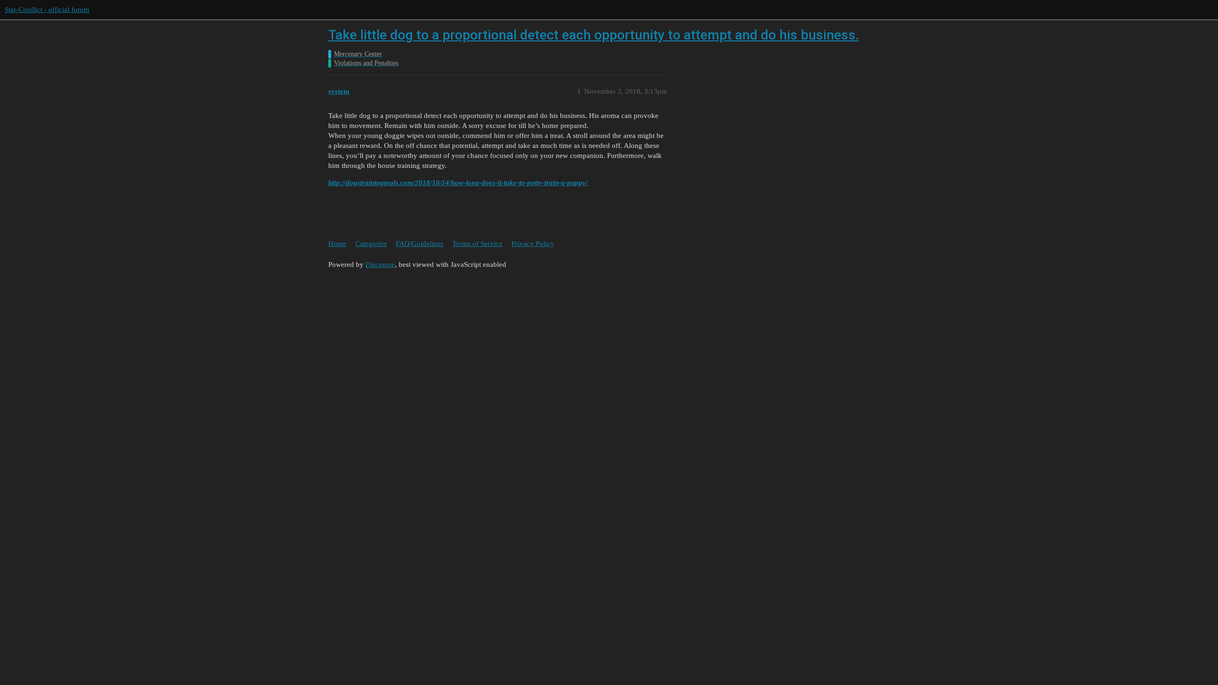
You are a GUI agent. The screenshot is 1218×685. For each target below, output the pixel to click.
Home (337, 243)
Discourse (380, 264)
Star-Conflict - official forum (47, 9)
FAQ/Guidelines (419, 243)
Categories (371, 243)
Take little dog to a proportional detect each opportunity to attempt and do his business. (593, 35)
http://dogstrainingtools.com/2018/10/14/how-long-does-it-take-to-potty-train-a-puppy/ (458, 182)
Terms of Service (477, 243)
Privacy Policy (532, 243)
